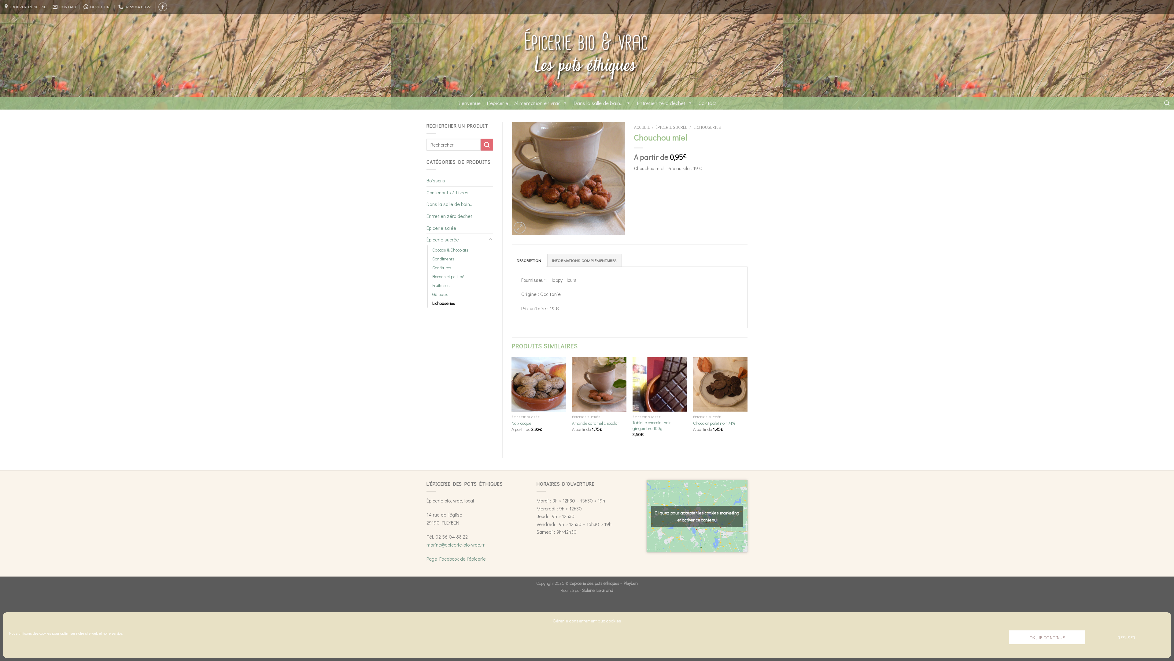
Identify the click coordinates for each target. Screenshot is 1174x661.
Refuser (1126, 637)
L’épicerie (497, 102)
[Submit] (487, 145)
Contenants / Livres (447, 192)
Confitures (441, 268)
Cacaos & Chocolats (450, 250)
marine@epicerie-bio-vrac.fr (455, 544)
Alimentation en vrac (537, 102)
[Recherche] (1166, 103)
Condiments (443, 259)
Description (529, 260)
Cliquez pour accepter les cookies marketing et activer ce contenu (697, 516)
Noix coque (521, 423)
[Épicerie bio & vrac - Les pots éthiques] (587, 55)
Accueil (642, 127)
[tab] (529, 260)
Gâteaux (440, 294)
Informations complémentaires (584, 260)
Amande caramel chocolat (595, 423)
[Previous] (512, 402)
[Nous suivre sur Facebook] (162, 6)
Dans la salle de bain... (599, 102)
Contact (708, 102)
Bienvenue (469, 102)
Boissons (435, 180)
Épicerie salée (441, 228)
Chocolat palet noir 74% (714, 423)
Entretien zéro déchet (661, 102)
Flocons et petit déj (448, 276)
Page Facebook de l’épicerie (456, 558)
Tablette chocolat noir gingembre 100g (652, 425)
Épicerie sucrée (442, 239)
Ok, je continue (1047, 637)
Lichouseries (443, 303)
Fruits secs (442, 285)
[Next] (747, 402)
